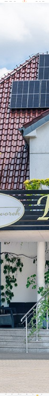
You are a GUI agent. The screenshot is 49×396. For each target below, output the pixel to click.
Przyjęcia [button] (10, 1)
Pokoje (15, 1)
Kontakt (43, 1)
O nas (40, 1)
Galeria (36, 1)
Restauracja (6, 1)
